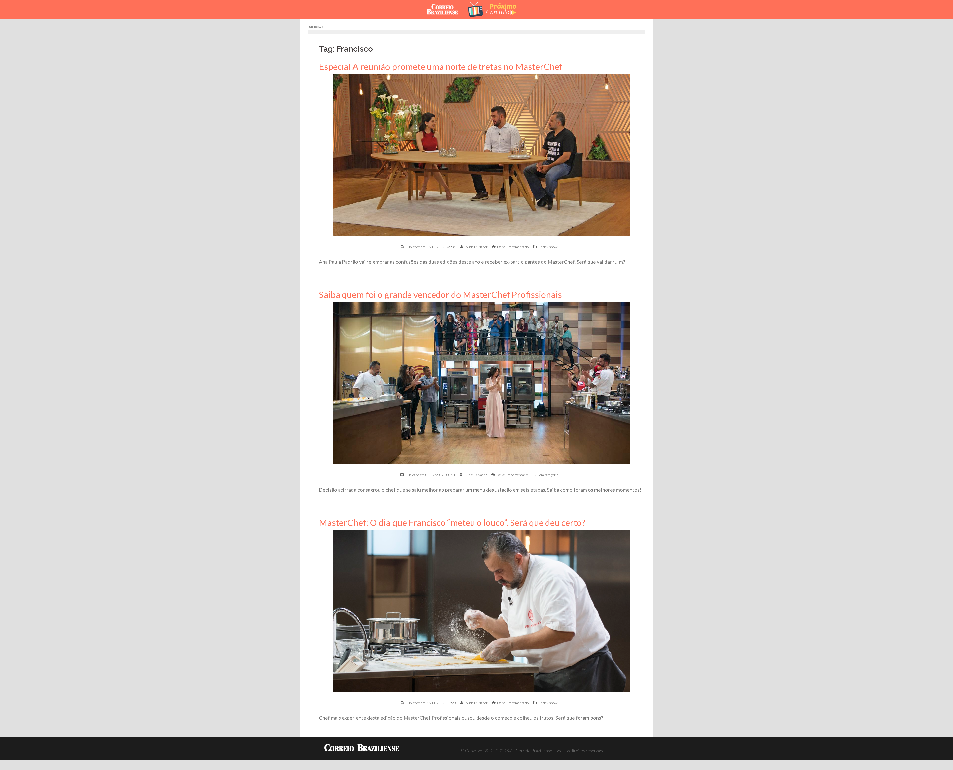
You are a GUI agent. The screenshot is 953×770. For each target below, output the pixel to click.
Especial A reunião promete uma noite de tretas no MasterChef (440, 66)
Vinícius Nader (477, 247)
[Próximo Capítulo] (496, 9)
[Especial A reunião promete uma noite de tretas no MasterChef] (481, 155)
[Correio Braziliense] (446, 9)
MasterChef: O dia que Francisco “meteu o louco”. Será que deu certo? (452, 522)
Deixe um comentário (513, 247)
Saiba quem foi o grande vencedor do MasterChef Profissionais (440, 294)
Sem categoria (548, 475)
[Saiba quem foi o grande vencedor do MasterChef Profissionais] (481, 382)
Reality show (547, 247)
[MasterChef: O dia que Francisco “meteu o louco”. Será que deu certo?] (481, 610)
